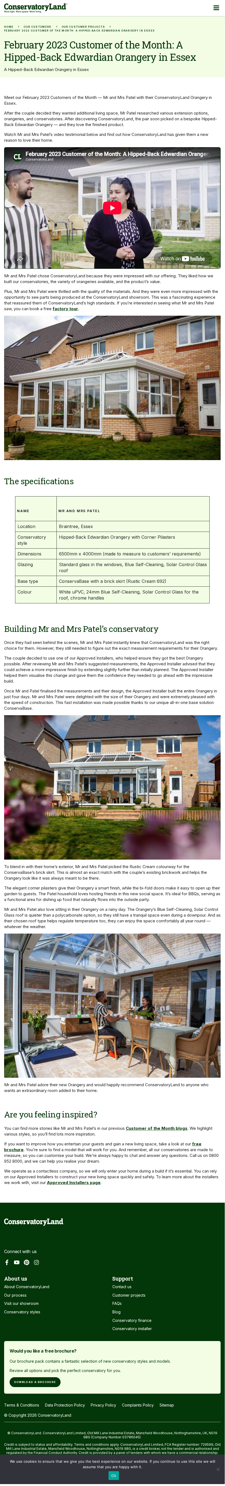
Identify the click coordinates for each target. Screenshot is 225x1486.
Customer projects (129, 1295)
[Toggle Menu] (216, 7)
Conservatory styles (22, 1312)
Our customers (38, 26)
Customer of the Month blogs (156, 1128)
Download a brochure (35, 1382)
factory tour (65, 308)
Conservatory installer (132, 1328)
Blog (116, 1312)
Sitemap (167, 1405)
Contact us (122, 1286)
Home (8, 26)
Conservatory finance (132, 1320)
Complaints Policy (138, 1405)
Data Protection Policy (65, 1405)
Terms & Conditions (21, 1405)
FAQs (117, 1303)
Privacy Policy (103, 1405)
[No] (218, 1471)
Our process (15, 1295)
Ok (113, 1475)
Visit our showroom (21, 1303)
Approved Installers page (74, 1182)
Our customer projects (83, 26)
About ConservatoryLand (26, 1286)
